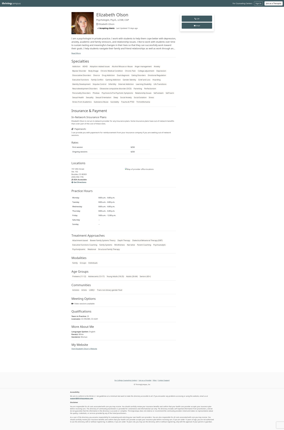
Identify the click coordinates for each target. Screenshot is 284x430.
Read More (76, 53)
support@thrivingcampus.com (81, 398)
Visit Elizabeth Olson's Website (84, 348)
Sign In (258, 3)
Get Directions (79, 182)
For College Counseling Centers (125, 380)
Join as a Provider (145, 380)
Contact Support (164, 380)
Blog (154, 380)
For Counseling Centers (242, 3)
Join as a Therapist (273, 3)
